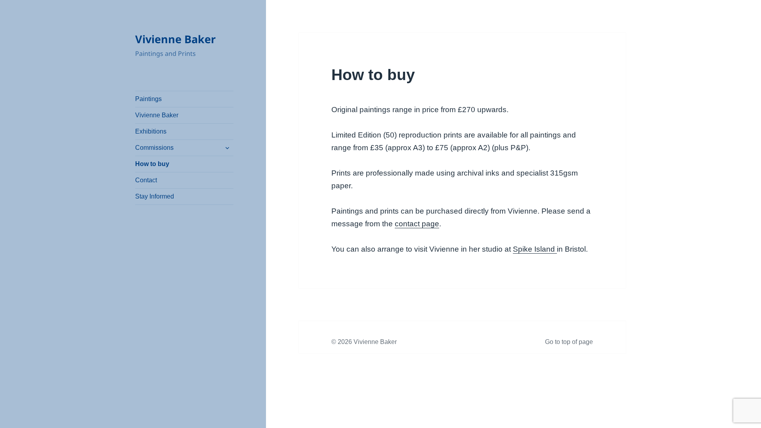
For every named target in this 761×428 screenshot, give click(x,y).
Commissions (154, 147)
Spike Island (535, 249)
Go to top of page (569, 341)
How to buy (152, 163)
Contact (146, 180)
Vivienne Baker (175, 39)
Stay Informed (154, 196)
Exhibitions (150, 131)
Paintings (148, 99)
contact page (417, 224)
